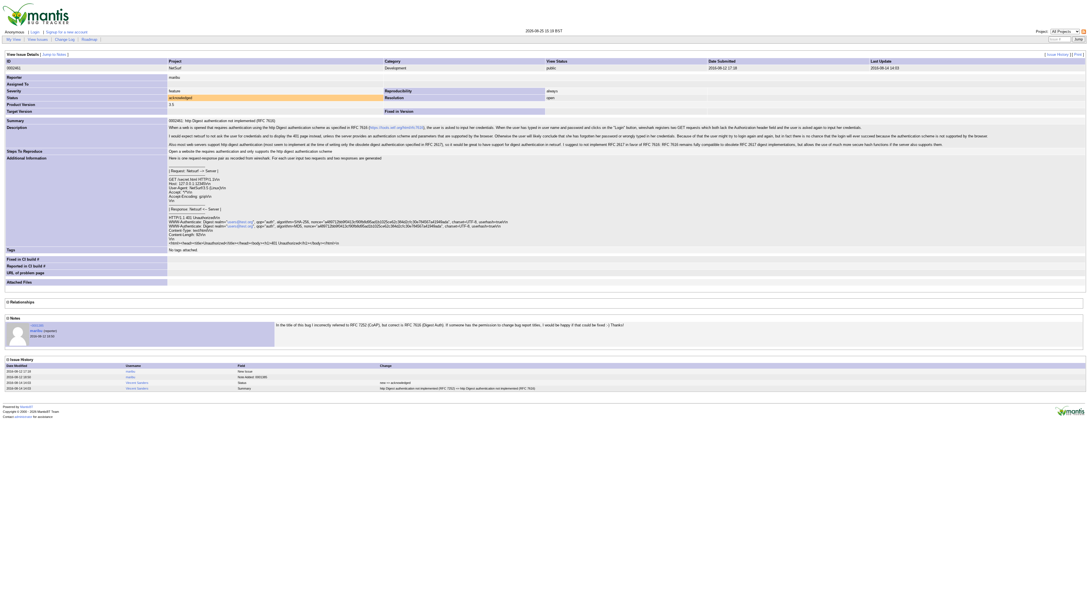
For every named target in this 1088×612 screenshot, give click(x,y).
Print (1078, 54)
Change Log (65, 39)
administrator (23, 416)
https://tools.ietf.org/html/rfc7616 (396, 128)
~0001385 (37, 325)
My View (14, 39)
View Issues (38, 39)
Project (1041, 31)
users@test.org (240, 222)
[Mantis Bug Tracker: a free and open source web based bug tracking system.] (1069, 414)
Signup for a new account (67, 32)
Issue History (1058, 54)
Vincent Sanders (137, 382)
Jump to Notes (54, 54)
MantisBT (26, 407)
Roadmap (89, 39)
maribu (36, 331)
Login (35, 32)
